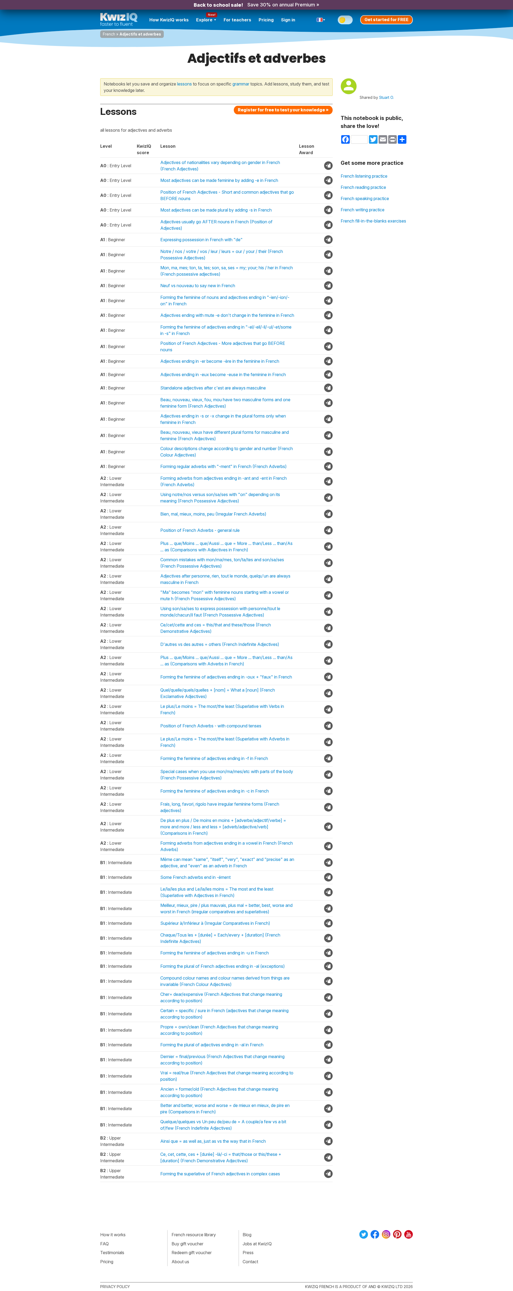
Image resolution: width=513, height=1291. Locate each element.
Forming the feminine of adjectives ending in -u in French (214, 952)
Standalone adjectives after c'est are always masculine (213, 388)
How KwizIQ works (169, 19)
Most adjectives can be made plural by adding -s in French (216, 210)
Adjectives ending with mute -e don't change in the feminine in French (227, 315)
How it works (113, 1234)
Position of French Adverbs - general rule (200, 530)
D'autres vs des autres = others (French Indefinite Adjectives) (219, 644)
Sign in (288, 19)
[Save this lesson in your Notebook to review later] (328, 165)
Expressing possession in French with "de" (201, 239)
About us (180, 1261)
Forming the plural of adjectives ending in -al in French (211, 1044)
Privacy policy (115, 1286)
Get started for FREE (386, 19)
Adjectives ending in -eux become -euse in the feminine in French (223, 374)
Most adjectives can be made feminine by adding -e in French (219, 180)
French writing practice (362, 209)
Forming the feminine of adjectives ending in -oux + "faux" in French (226, 677)
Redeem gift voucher (192, 1252)
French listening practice (364, 176)
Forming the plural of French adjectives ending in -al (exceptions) (222, 966)
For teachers (237, 19)
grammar (240, 84)
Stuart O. (386, 97)
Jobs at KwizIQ (257, 1243)
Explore (204, 19)
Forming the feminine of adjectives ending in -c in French (214, 791)
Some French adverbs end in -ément (195, 877)
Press (248, 1252)
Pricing (266, 19)
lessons (184, 84)
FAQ (104, 1243)
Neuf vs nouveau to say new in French (197, 285)
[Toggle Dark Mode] (345, 19)
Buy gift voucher (187, 1243)
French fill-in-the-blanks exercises (373, 221)
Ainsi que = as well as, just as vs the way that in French (213, 1141)
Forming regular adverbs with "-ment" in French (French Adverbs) (223, 466)
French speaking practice (365, 198)
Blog (247, 1234)
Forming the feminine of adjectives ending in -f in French (214, 758)
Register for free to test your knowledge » (283, 109)
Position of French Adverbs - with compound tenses (210, 725)
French (109, 34)
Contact (250, 1261)
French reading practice (363, 187)
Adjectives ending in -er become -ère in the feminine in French (219, 361)
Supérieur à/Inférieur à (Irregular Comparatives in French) (215, 923)
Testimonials (112, 1252)
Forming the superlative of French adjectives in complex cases (220, 1173)
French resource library (194, 1234)
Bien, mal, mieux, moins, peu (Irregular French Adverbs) (213, 514)
